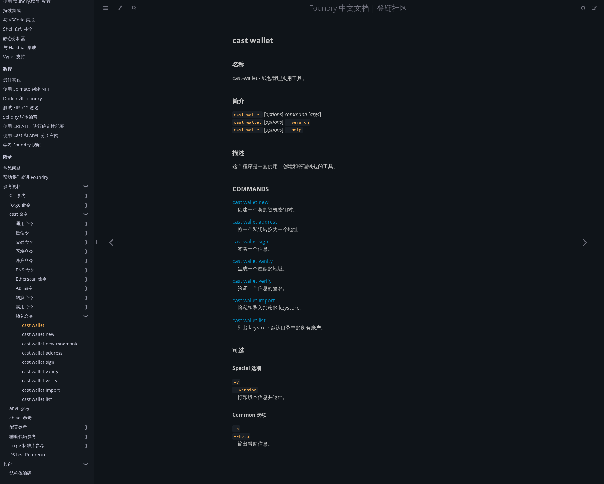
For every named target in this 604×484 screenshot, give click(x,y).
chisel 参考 (20, 418)
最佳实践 (12, 80)
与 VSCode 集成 (19, 20)
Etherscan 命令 (31, 279)
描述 (238, 153)
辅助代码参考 (22, 436)
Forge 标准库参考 (26, 445)
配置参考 (18, 427)
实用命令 (24, 307)
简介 (238, 101)
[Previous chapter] (111, 242)
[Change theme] (120, 8)
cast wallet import (41, 390)
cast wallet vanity (40, 371)
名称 (238, 64)
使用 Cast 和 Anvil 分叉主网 (31, 135)
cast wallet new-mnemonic (50, 344)
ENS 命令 (25, 270)
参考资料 (12, 186)
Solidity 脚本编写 (20, 117)
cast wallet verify (39, 381)
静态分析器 (14, 38)
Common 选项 (249, 414)
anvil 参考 (19, 408)
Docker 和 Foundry (22, 98)
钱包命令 (24, 316)
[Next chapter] (585, 242)
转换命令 (24, 297)
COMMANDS (250, 189)
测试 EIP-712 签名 (21, 108)
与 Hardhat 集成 (19, 47)
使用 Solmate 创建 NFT (26, 89)
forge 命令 (20, 205)
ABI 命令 (24, 288)
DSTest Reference (28, 455)
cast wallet (33, 325)
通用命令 (24, 223)
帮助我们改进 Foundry (25, 177)
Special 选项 (246, 368)
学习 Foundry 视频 (22, 145)
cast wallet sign (38, 362)
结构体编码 (20, 473)
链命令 (22, 233)
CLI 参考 (17, 195)
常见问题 (12, 168)
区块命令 (24, 251)
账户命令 (24, 260)
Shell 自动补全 (17, 29)
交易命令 (24, 242)
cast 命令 (18, 214)
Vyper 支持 (14, 57)
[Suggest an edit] (594, 7)
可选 (238, 350)
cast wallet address (42, 353)
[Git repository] (584, 7)
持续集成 (12, 10)
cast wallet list (37, 399)
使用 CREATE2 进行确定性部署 (33, 126)
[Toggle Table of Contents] (105, 8)
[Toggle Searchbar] (134, 8)
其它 (7, 464)
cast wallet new (38, 334)
